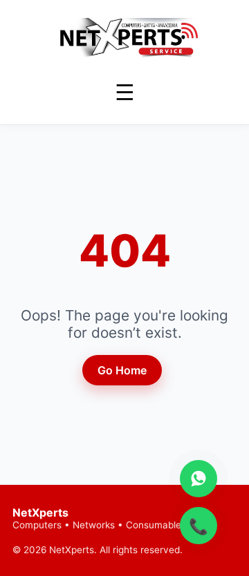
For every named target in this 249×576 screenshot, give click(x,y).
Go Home (122, 370)
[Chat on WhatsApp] (198, 478)
